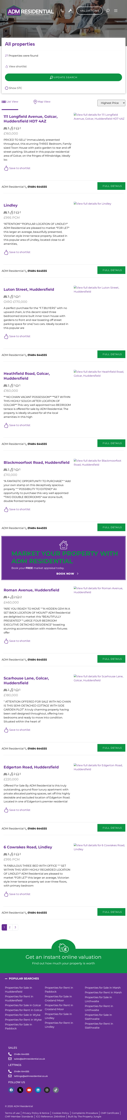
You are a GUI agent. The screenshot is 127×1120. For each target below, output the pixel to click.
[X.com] (20, 1090)
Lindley (11, 205)
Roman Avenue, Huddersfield (31, 590)
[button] (63, 978)
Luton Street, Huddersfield (29, 289)
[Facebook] (11, 1090)
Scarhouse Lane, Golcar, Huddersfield (26, 680)
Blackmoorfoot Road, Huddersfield (36, 462)
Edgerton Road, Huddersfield (31, 767)
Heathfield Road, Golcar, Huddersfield (27, 376)
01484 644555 (37, 186)
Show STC (15, 88)
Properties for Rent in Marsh (103, 992)
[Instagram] (47, 1090)
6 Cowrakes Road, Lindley (28, 847)
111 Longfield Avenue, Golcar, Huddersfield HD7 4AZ (31, 119)
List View (12, 101)
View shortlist (17, 66)
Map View (43, 101)
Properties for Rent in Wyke (23, 1019)
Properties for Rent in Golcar (23, 1010)
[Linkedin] (38, 1090)
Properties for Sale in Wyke (23, 1014)
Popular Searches (24, 978)
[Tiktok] (56, 1090)
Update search (65, 77)
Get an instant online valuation (63, 957)
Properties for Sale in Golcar (23, 1005)
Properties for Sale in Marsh (103, 987)
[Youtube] (29, 1090)
